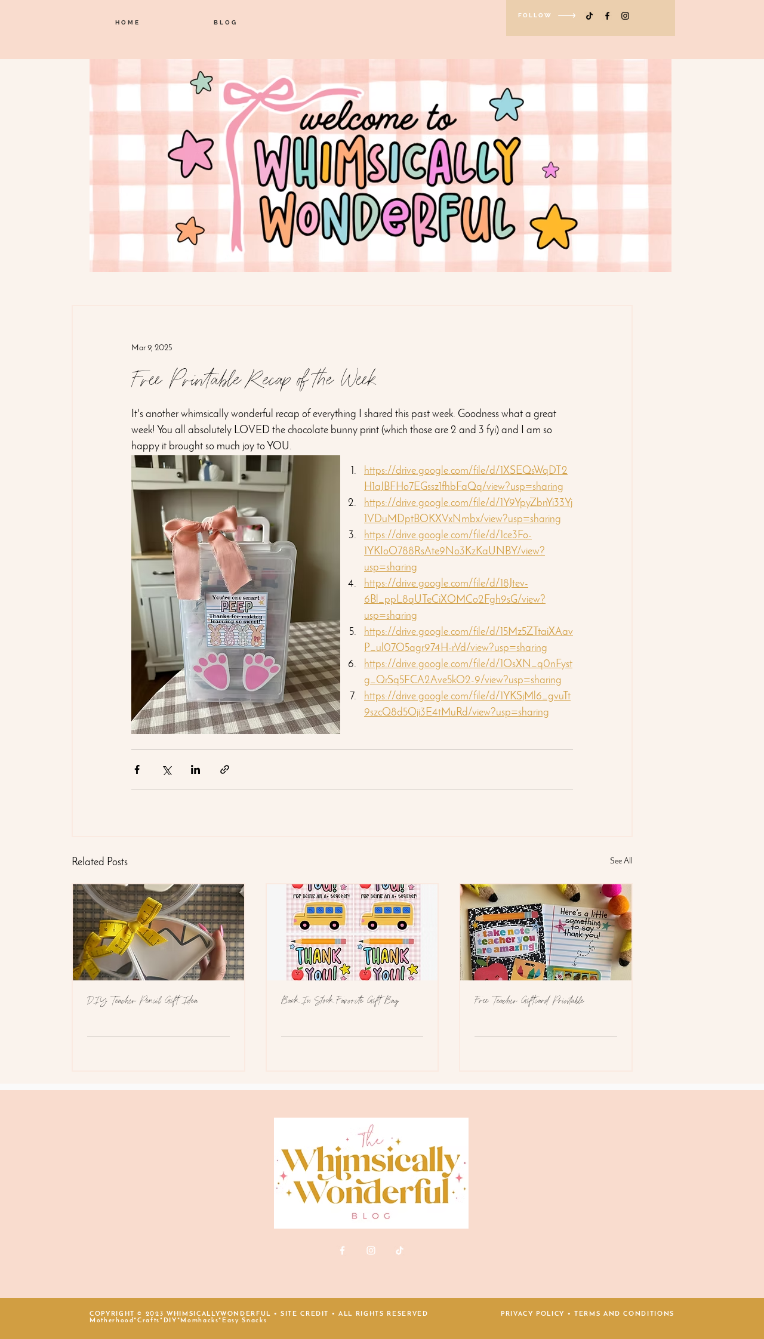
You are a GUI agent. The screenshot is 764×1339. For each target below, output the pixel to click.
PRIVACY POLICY (533, 1314)
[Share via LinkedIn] (195, 769)
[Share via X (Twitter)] (166, 769)
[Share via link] (224, 769)
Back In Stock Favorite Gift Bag (340, 1001)
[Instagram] (625, 16)
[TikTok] (589, 16)
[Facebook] (607, 16)
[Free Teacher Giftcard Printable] (545, 932)
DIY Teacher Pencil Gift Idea (142, 1001)
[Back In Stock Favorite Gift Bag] (352, 932)
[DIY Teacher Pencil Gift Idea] (158, 932)
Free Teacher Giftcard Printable (529, 1001)
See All (621, 861)
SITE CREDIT (305, 1314)
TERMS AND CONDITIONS (624, 1314)
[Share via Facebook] (137, 769)
